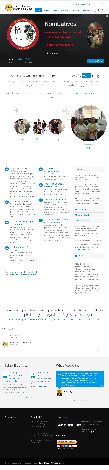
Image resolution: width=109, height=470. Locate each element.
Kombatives (93, 93)
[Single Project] (89, 123)
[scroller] (105, 467)
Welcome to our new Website (20, 343)
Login (83, 4)
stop (61, 53)
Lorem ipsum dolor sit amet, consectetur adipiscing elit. (13, 377)
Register (76, 4)
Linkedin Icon (98, 10)
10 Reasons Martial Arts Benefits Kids (24, 272)
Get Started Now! (95, 61)
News (55, 10)
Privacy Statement (57, 463)
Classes (46, 10)
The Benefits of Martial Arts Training (24, 274)
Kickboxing (84, 93)
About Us (85, 10)
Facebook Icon (94, 10)
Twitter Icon (102, 10)
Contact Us (75, 10)
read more (19, 392)
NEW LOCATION (15, 335)
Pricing (80, 169)
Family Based (83, 215)
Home (38, 10)
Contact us (79, 198)
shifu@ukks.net (93, 432)
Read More (101, 351)
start (48, 53)
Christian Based (82, 220)
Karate (77, 93)
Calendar (64, 10)
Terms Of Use (44, 463)
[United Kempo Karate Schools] (20, 7)
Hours (80, 256)
